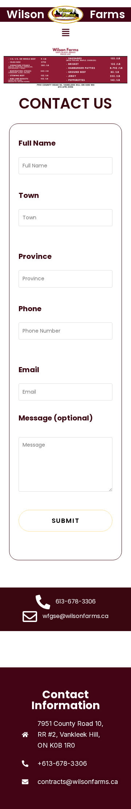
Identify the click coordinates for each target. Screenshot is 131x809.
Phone (30, 309)
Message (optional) (56, 418)
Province (35, 256)
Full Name (37, 143)
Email (29, 370)
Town (29, 195)
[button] (65, 33)
